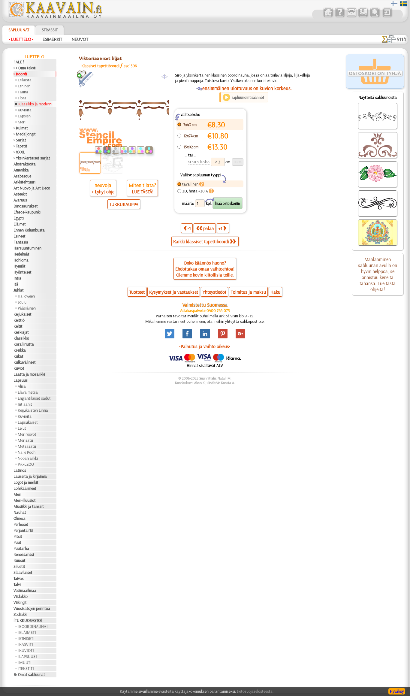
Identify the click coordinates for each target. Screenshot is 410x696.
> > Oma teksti (25, 68)
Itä (16, 284)
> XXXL (19, 152)
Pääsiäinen (27, 308)
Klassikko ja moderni (35, 104)
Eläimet (20, 224)
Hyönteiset (23, 272)
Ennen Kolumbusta (29, 230)
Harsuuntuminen (27, 248)
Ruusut (20, 560)
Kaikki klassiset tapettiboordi (201, 241)
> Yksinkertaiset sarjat (32, 158)
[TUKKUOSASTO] (28, 620)
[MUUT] (25, 662)
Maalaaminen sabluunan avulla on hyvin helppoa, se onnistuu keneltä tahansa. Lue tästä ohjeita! (377, 274)
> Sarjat (20, 140)
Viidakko (21, 596)
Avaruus (20, 200)
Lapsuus (21, 380)
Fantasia (21, 242)
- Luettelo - (21, 39)
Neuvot (80, 39)
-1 (189, 228)
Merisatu (25, 440)
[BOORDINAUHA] (33, 626)
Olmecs (20, 518)
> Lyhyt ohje (103, 192)
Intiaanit (25, 404)
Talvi (17, 584)
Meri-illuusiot (25, 500)
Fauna (23, 92)
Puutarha (21, 548)
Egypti (19, 218)
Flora (22, 98)
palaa (208, 228)
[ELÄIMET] (27, 632)
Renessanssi (24, 554)
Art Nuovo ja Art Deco (32, 188)
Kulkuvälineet (25, 362)
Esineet (20, 236)
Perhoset (21, 524)
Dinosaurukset (26, 206)
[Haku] (375, 16)
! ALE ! (19, 62)
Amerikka (21, 170)
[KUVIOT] (26, 650)
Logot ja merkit (26, 482)
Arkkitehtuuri (24, 182)
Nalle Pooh (26, 452)
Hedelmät (21, 254)
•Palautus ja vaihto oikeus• (205, 346)
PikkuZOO (26, 464)
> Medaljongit (25, 134)
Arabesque (22, 176)
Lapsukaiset (28, 422)
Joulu (22, 302)
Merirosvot (27, 434)
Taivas (19, 578)
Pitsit (18, 536)
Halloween (26, 296)
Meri (22, 122)
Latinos (20, 470)
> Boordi (20, 74)
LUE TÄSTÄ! (142, 192)
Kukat (18, 356)
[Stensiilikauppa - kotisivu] (54, 16)
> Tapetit (20, 146)
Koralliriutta (24, 344)
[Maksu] (363, 16)
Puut (17, 542)
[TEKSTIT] (26, 668)
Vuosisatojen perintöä (32, 608)
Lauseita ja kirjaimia (30, 476)
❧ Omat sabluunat (29, 674)
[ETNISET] (26, 638)
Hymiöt (20, 266)
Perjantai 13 (23, 530)
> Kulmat (21, 128)
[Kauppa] (328, 16)
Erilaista (25, 80)
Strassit (50, 29)
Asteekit (20, 194)
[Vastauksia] (339, 16)
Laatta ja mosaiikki (29, 374)
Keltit (18, 326)
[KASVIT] (25, 644)
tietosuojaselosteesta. (255, 691)
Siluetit (19, 566)
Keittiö (19, 320)
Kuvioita (25, 110)
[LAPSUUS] (27, 656)
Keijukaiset (23, 314)
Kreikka (20, 350)
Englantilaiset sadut (34, 398)
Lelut (22, 428)
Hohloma (21, 260)
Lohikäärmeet (25, 488)
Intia (17, 278)
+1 (220, 228)
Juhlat (19, 290)
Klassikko (21, 338)
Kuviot (19, 368)
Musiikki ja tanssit (29, 506)
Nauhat (20, 512)
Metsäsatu (27, 446)
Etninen (24, 86)
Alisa (22, 386)
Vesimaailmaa (25, 590)
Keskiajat (21, 332)
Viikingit (20, 602)
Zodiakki (20, 614)
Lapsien (24, 116)
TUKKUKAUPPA (123, 204)
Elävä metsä (28, 392)
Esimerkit (52, 39)
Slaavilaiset (23, 572)
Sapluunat (18, 29)
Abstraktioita (25, 164)
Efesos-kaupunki (27, 212)
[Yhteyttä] (351, 16)
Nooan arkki (28, 458)
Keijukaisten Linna (33, 410)
